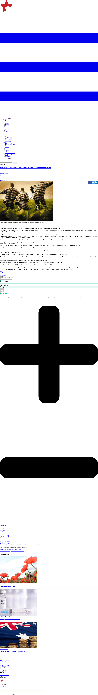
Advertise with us (9, 151)
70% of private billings (5, 536)
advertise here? (3, 531)
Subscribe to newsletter (10, 154)
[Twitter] (93, 182)
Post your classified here (5, 543)
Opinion (4, 132)
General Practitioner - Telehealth (7, 540)
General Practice (11, 583)
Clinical (4, 119)
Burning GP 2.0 (8, 143)
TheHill (6, 173)
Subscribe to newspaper (10, 153)
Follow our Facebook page (25, 544)
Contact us (7, 156)
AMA (6, 131)
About (4, 149)
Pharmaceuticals (6, 616)
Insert (14, 694)
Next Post (2, 272)
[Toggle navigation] (1, 17)
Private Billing (3, 671)
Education (2, 173)
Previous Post (3, 271)
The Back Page (8, 137)
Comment (7, 135)
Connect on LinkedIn (36, 544)
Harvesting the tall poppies (7, 586)
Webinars (7, 125)
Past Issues (7, 155)
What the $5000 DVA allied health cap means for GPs (14, 651)
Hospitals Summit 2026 (10, 144)
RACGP (7, 129)
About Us (7, 150)
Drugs (1, 616)
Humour (4, 136)
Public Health (8, 122)
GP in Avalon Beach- (4, 675)
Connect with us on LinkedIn (18, 551)
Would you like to (4, 530)
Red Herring (8, 141)
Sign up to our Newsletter (5, 544)
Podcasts (7, 124)
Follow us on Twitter (15, 544)
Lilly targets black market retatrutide (10, 619)
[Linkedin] (96, 182)
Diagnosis (7, 123)
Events (4, 142)
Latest (6, 120)
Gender (6, 583)
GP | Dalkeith (3, 670)
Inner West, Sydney (4, 661)
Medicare (2, 649)
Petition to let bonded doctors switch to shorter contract (25, 167)
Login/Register (9, 118)
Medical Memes (8, 138)
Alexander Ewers (3, 293)
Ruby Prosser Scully (4, 180)
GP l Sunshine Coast (4, 535)
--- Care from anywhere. (5, 541)
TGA (6, 130)
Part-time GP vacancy (4, 660)
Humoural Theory (9, 139)
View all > (2, 528)
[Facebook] (90, 182)
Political (4, 126)
